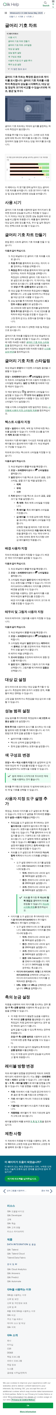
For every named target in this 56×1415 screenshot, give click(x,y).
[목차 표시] (6, 13)
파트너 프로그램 (14, 1360)
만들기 (12, 16)
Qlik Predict (13, 1277)
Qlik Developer (14, 1215)
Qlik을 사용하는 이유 (16, 1295)
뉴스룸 (10, 1368)
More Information (28, 1411)
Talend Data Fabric (16, 1257)
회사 (9, 1340)
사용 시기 (12, 37)
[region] (28, 1396)
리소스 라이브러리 (15, 1231)
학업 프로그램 (13, 1356)
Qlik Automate (14, 1281)
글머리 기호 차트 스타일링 (20, 45)
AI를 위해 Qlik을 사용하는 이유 (21, 1311)
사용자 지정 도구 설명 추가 (20, 60)
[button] (28, 108)
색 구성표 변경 (14, 56)
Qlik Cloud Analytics (17, 1269)
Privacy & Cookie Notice (23, 1399)
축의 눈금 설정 (14, 64)
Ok (28, 1405)
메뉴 (53, 5)
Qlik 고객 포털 (13, 1227)
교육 (9, 1219)
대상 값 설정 (13, 49)
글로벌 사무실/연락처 (17, 1373)
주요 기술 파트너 (15, 1319)
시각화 (20, 16)
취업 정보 (11, 1364)
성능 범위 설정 (14, 53)
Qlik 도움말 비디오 (15, 1211)
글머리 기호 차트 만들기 (19, 41)
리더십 (10, 1344)
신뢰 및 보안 (13, 1299)
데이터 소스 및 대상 (16, 1323)
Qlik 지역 (11, 1327)
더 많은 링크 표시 (19, 69)
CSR (9, 1348)
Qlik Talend (12, 1249)
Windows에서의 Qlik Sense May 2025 (26, 13)
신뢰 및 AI (11, 1307)
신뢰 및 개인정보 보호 (17, 1303)
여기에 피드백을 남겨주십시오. (22, 1178)
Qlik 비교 (11, 1315)
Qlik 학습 (11, 1223)
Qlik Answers (13, 1273)
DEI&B (10, 1352)
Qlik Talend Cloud (16, 1253)
